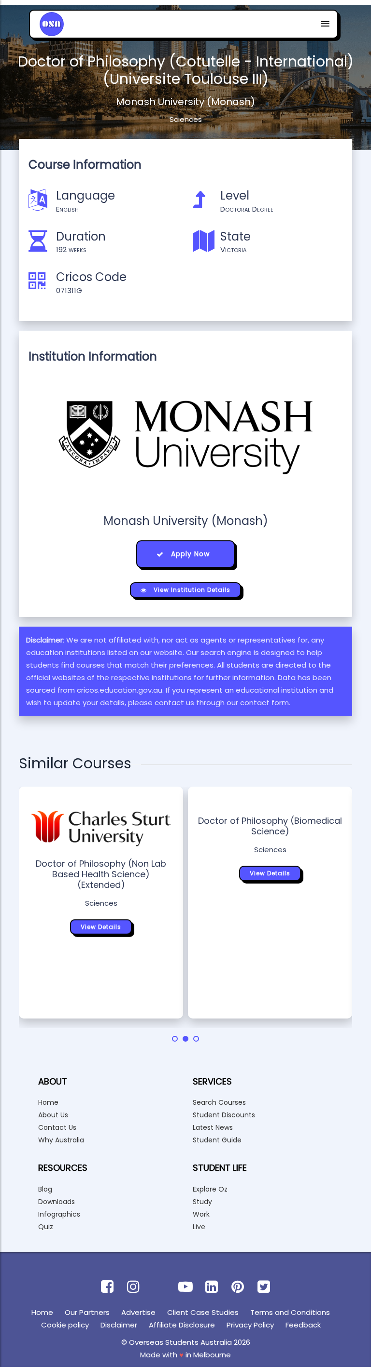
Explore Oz (210, 1189)
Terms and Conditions (290, 1312)
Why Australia (61, 1140)
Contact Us (57, 1127)
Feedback (303, 1325)
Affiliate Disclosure (182, 1325)
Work (201, 1214)
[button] (175, 1039)
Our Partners (87, 1312)
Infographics (59, 1214)
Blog (45, 1189)
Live (199, 1227)
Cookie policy (65, 1325)
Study (202, 1201)
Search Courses (219, 1102)
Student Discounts (224, 1115)
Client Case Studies (203, 1312)
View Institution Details (191, 590)
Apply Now (189, 554)
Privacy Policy (250, 1325)
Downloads (56, 1201)
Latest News (213, 1127)
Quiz (45, 1227)
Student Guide (217, 1140)
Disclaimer (118, 1325)
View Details (101, 927)
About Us (53, 1115)
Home (48, 1102)
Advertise (138, 1312)
